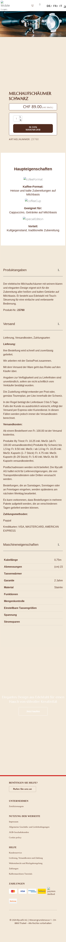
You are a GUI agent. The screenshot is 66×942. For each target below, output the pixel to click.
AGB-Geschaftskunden (19, 832)
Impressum (13, 821)
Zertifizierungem (16, 806)
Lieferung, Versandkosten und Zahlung (26, 858)
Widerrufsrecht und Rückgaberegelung (25, 863)
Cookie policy (15, 837)
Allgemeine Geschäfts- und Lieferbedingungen (29, 827)
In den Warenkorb (33, 128)
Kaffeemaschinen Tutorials (20, 874)
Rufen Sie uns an (22, 789)
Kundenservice (15, 852)
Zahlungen (13, 868)
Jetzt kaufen (33, 711)
